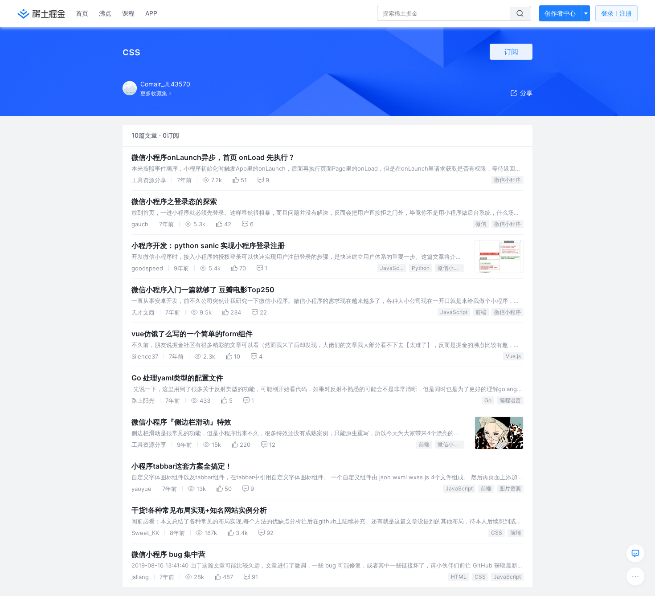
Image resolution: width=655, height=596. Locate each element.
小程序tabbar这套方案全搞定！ (181, 465)
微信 (480, 223)
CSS (496, 532)
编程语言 (510, 400)
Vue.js (513, 356)
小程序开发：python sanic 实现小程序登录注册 (208, 245)
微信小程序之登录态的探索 (174, 201)
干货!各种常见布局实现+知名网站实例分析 (199, 510)
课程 (128, 13)
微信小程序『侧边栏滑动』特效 (181, 421)
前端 (480, 312)
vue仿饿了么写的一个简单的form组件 (192, 333)
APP (151, 13)
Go (487, 400)
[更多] (635, 576)
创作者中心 (560, 13)
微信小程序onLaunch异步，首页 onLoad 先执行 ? (212, 157)
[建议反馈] (635, 553)
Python (421, 268)
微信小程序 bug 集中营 (168, 554)
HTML (459, 576)
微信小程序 (507, 179)
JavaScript (393, 268)
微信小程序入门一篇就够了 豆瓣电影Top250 (202, 289)
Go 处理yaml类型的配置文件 (177, 377)
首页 (82, 13)
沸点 (105, 13)
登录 (616, 13)
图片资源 (510, 488)
